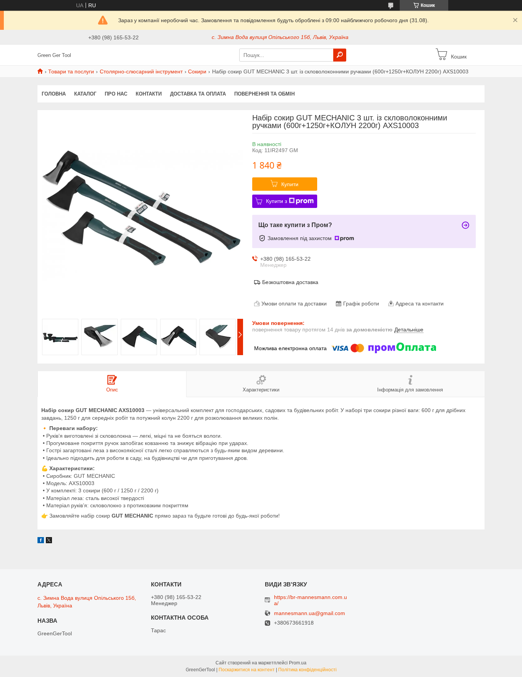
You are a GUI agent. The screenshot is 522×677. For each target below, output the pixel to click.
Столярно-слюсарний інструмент (141, 71)
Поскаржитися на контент (247, 669)
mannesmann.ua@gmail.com (309, 613)
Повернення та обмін (264, 94)
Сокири (197, 71)
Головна (54, 94)
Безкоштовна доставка (290, 282)
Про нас (116, 94)
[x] (49, 541)
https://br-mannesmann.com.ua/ (310, 600)
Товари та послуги (71, 71)
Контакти (149, 94)
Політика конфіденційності (307, 669)
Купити (289, 184)
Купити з (276, 201)
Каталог (85, 94)
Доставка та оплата (198, 94)
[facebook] (40, 541)
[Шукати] (339, 55)
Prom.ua (297, 663)
